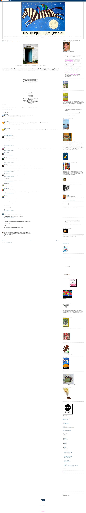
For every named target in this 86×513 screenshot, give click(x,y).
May (65, 444)
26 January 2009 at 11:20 (9, 162)
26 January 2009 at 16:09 (9, 181)
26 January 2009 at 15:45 (9, 176)
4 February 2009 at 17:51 (9, 236)
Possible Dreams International (69, 60)
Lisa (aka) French (6, 173)
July (65, 442)
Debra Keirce (6, 152)
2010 (64, 434)
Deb (5, 147)
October (65, 438)
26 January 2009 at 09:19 (9, 126)
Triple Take (65, 464)
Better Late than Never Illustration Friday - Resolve (71, 466)
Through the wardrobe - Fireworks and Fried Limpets (71, 465)
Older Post (57, 240)
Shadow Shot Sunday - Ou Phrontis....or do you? (70, 455)
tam (4, 157)
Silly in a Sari (66, 462)
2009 (64, 435)
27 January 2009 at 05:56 (9, 217)
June (65, 443)
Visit (66, 243)
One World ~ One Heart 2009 (68, 452)
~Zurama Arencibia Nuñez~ (8, 135)
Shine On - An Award (67, 453)
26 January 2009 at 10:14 (9, 145)
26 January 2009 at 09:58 (9, 133)
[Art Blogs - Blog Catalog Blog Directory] (68, 427)
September (65, 439)
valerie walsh (6, 183)
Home (31, 240)
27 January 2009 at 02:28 (9, 193)
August (65, 440)
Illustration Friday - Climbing (68, 456)
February (65, 448)
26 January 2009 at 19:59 (9, 186)
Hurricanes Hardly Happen (67, 457)
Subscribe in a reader (65, 419)
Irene (5, 164)
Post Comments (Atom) (9, 242)
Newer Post (3, 240)
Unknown (5, 121)
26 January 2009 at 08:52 (9, 119)
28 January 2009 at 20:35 (9, 228)
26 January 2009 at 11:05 (9, 155)
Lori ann (5, 114)
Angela (5, 212)
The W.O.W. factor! (7, 231)
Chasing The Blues (66, 460)
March (65, 447)
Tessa (68, 195)
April (65, 446)
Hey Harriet (6, 188)
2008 (64, 468)
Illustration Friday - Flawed (67, 451)
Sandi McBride (6, 128)
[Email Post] (11, 109)
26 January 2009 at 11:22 (9, 171)
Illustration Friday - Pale (67, 461)
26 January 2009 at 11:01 (9, 150)
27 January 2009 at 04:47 (9, 210)
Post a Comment (4, 239)
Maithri (5, 195)
